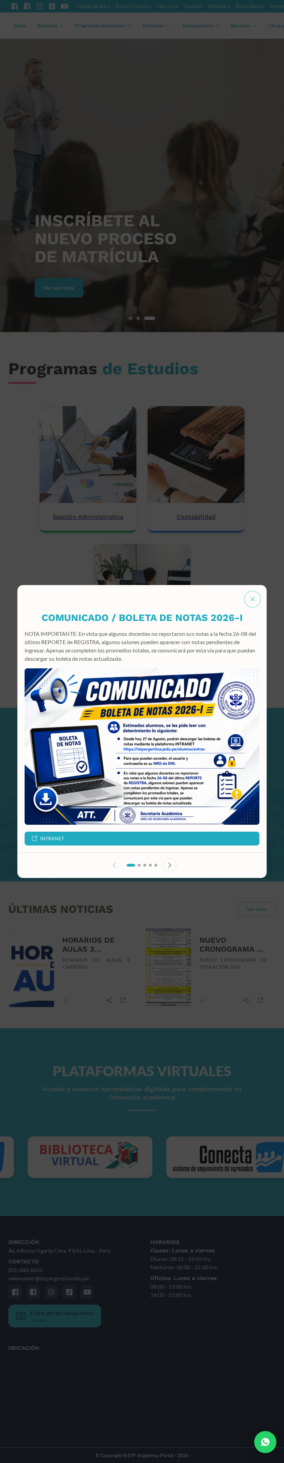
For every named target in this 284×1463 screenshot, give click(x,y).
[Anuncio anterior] (114, 865)
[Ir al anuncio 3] (144, 865)
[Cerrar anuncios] (252, 599)
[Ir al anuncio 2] (139, 865)
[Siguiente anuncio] (170, 865)
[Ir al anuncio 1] (131, 865)
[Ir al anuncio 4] (150, 865)
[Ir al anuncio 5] (155, 865)
